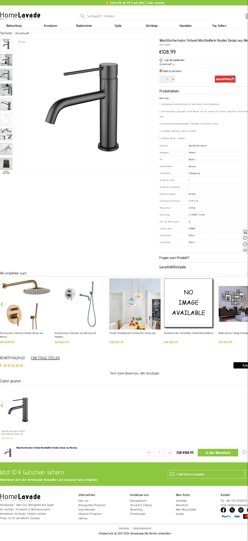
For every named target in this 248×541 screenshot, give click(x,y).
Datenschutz (124, 528)
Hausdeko (186, 26)
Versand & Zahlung (141, 505)
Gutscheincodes (86, 509)
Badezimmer (84, 26)
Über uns (83, 500)
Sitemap (82, 518)
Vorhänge (152, 26)
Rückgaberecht (138, 500)
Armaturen (50, 26)
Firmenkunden (138, 514)
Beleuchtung (14, 26)
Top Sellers (219, 26)
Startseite (6, 33)
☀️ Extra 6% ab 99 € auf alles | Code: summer (135, 3)
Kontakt (180, 514)
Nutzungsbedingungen (142, 528)
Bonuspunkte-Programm (92, 505)
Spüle (118, 26)
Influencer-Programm (90, 514)
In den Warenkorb (218, 452)
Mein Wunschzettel (186, 509)
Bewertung (136, 509)
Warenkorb (182, 505)
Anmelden (181, 500)
